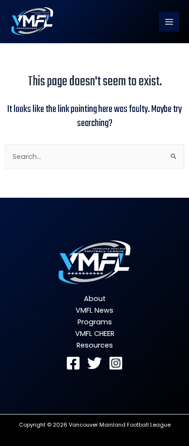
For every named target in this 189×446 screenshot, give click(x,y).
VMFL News (94, 310)
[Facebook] (73, 363)
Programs (95, 322)
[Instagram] (116, 363)
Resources (95, 345)
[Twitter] (94, 363)
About (95, 298)
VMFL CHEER (94, 333)
